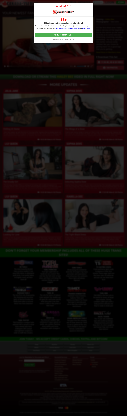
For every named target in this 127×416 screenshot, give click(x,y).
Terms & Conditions (61, 28)
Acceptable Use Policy (73, 28)
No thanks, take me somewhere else (63, 39)
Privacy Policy (86, 28)
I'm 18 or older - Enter (63, 35)
